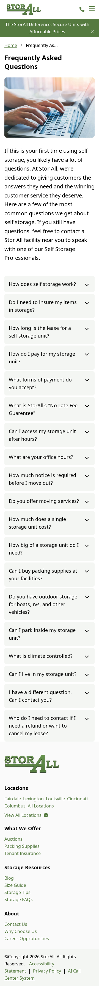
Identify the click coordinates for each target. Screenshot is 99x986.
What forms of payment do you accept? (40, 383)
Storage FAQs (18, 899)
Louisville (55, 799)
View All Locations (26, 815)
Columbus (15, 806)
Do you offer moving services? (44, 501)
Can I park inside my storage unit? (42, 634)
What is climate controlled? (41, 656)
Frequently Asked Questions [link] (42, 45)
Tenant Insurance (22, 853)
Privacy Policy (47, 971)
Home (10, 45)
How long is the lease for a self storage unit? (40, 332)
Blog (9, 878)
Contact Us (15, 924)
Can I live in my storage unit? (42, 674)
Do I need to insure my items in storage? (43, 306)
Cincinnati (77, 799)
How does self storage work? (42, 284)
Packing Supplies (22, 846)
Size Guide (15, 885)
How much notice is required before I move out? (42, 479)
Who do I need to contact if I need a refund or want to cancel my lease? (42, 726)
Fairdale (12, 799)
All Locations (41, 806)
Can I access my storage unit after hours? (42, 435)
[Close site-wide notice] (92, 32)
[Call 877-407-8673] (81, 9)
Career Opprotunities (26, 938)
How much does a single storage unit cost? (37, 523)
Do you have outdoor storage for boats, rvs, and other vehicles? (43, 604)
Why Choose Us (20, 931)
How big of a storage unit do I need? (44, 549)
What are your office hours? (41, 457)
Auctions (13, 839)
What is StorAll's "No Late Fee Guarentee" (43, 409)
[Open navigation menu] (92, 9)
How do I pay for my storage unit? (42, 357)
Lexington (33, 799)
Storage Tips (17, 892)
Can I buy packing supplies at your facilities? (43, 574)
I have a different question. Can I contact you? (40, 696)
